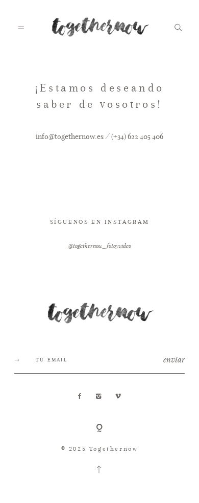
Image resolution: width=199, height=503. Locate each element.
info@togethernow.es (70, 136)
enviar (174, 359)
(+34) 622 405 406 (137, 136)
